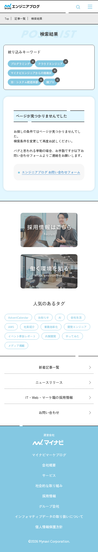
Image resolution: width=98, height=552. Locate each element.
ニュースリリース (49, 382)
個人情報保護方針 (49, 526)
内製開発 (50, 336)
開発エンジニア (77, 327)
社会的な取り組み (49, 485)
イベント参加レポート (22, 336)
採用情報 (49, 495)
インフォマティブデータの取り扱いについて (49, 516)
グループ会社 (49, 506)
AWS (11, 327)
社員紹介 (29, 327)
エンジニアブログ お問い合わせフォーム (51, 172)
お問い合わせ (49, 412)
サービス (49, 475)
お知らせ (43, 317)
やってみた (72, 336)
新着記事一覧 (49, 367)
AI (60, 317)
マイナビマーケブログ (49, 454)
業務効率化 (51, 327)
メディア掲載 (16, 345)
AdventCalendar (18, 317)
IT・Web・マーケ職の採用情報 (49, 397)
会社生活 (76, 317)
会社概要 (49, 465)
